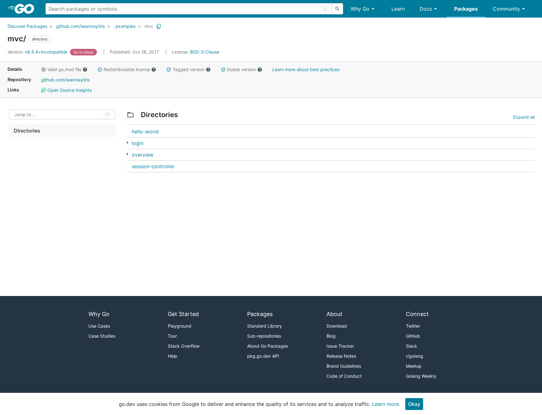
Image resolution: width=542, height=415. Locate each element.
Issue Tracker (340, 346)
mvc (149, 26)
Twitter (413, 326)
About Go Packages (267, 346)
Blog (331, 336)
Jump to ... (25, 114)
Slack (411, 346)
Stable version (241, 69)
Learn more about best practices (305, 69)
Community (506, 9)
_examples (125, 26)
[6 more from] (127, 143)
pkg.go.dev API (263, 356)
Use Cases (99, 326)
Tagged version (188, 69)
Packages (466, 9)
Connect (417, 314)
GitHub (413, 336)
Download (337, 326)
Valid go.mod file (64, 69)
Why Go (360, 9)
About (335, 314)
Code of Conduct (344, 376)
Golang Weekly (421, 376)
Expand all (523, 117)
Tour (172, 336)
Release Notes (341, 356)
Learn (398, 9)
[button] (43, 69)
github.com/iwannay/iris (80, 26)
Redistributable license (126, 69)
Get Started (183, 314)
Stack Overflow (183, 346)
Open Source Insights (69, 90)
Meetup (414, 366)
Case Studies (101, 336)
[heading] (26, 9)
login (137, 143)
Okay (414, 404)
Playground (179, 326)
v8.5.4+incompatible (38, 51)
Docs (426, 9)
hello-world (145, 131)
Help (172, 356)
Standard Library (264, 326)
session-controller (153, 166)
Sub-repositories (264, 336)
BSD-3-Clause (204, 51)
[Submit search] (337, 8)
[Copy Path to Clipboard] (159, 26)
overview (142, 155)
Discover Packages (27, 26)
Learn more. (386, 404)
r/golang (414, 356)
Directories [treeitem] (27, 130)
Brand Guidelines (344, 366)
